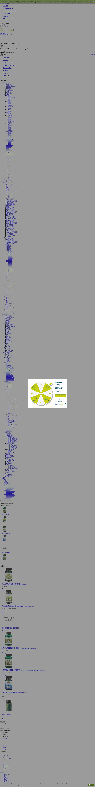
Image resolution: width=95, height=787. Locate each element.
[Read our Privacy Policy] (65, 403)
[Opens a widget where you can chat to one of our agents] (91, 785)
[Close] (66, 380)
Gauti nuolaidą (60, 395)
